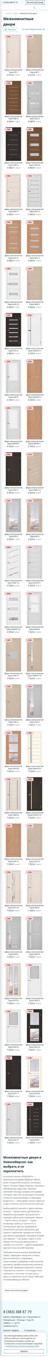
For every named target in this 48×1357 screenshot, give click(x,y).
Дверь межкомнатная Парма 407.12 (34, 210)
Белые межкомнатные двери (16, 1290)
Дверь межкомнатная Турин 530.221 (34, 628)
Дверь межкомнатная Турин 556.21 (34, 906)
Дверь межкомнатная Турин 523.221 (34, 953)
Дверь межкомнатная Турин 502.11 (13, 489)
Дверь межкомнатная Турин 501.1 (13, 71)
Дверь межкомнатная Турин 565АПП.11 (34, 349)
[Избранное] (38, 7)
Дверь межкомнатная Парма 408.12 (34, 303)
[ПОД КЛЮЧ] (3, 14)
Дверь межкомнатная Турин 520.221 (13, 1046)
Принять (24, 1351)
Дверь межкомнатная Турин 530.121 (13, 674)
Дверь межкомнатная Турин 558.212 (13, 814)
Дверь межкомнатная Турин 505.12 (34, 256)
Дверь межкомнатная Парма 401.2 (34, 535)
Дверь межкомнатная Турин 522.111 (13, 1138)
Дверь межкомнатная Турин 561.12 (13, 256)
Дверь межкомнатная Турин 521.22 (13, 999)
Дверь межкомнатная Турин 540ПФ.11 (34, 442)
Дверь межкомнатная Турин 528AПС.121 (34, 674)
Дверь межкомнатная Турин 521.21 (34, 721)
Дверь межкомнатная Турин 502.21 (13, 396)
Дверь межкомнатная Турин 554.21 (13, 953)
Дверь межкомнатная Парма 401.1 (34, 71)
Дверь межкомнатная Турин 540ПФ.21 (13, 442)
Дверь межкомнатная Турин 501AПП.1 (34, 581)
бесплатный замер (35, 2)
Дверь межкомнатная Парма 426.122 (13, 303)
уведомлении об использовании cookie (23, 1346)
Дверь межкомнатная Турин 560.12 (13, 210)
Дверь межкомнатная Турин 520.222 (34, 1092)
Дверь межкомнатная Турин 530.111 (13, 860)
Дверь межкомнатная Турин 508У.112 (34, 489)
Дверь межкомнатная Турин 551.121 (13, 906)
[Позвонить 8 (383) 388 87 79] (34, 7)
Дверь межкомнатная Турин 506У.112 (13, 581)
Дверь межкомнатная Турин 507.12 (13, 349)
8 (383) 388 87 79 (10, 2)
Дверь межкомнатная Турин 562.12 (34, 117)
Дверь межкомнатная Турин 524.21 (34, 1138)
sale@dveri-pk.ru (10, 1326)
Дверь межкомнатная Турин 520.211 (34, 999)
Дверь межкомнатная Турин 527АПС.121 (34, 814)
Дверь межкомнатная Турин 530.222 (13, 767)
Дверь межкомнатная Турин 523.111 (13, 1092)
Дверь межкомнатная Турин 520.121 (34, 860)
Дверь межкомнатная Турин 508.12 (13, 117)
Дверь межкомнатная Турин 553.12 (13, 721)
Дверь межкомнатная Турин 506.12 (13, 164)
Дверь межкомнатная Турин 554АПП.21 (34, 767)
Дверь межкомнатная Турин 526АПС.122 (13, 628)
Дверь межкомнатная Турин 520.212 (34, 1046)
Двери (16, 13)
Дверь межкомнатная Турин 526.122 (34, 164)
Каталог (9, 13)
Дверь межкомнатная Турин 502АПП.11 (34, 396)
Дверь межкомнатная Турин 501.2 (13, 535)
